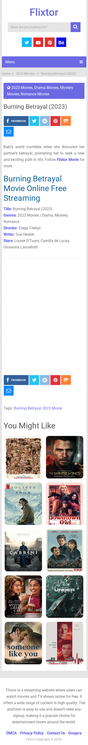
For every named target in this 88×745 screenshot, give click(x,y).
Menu (10, 62)
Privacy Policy (32, 733)
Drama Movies (46, 87)
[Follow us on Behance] (61, 42)
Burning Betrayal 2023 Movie (38, 408)
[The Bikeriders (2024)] (64, 550)
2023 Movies (22, 87)
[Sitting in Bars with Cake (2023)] (23, 596)
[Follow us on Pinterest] (50, 42)
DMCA (11, 733)
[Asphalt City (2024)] (64, 643)
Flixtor (44, 12)
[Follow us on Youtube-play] (38, 42)
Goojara (75, 733)
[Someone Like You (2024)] (23, 643)
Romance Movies (35, 94)
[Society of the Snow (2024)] (23, 503)
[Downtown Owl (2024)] (64, 503)
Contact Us (56, 733)
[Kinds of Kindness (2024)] (23, 457)
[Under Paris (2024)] (64, 596)
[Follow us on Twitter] (27, 42)
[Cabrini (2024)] (23, 550)
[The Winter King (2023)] (64, 457)
